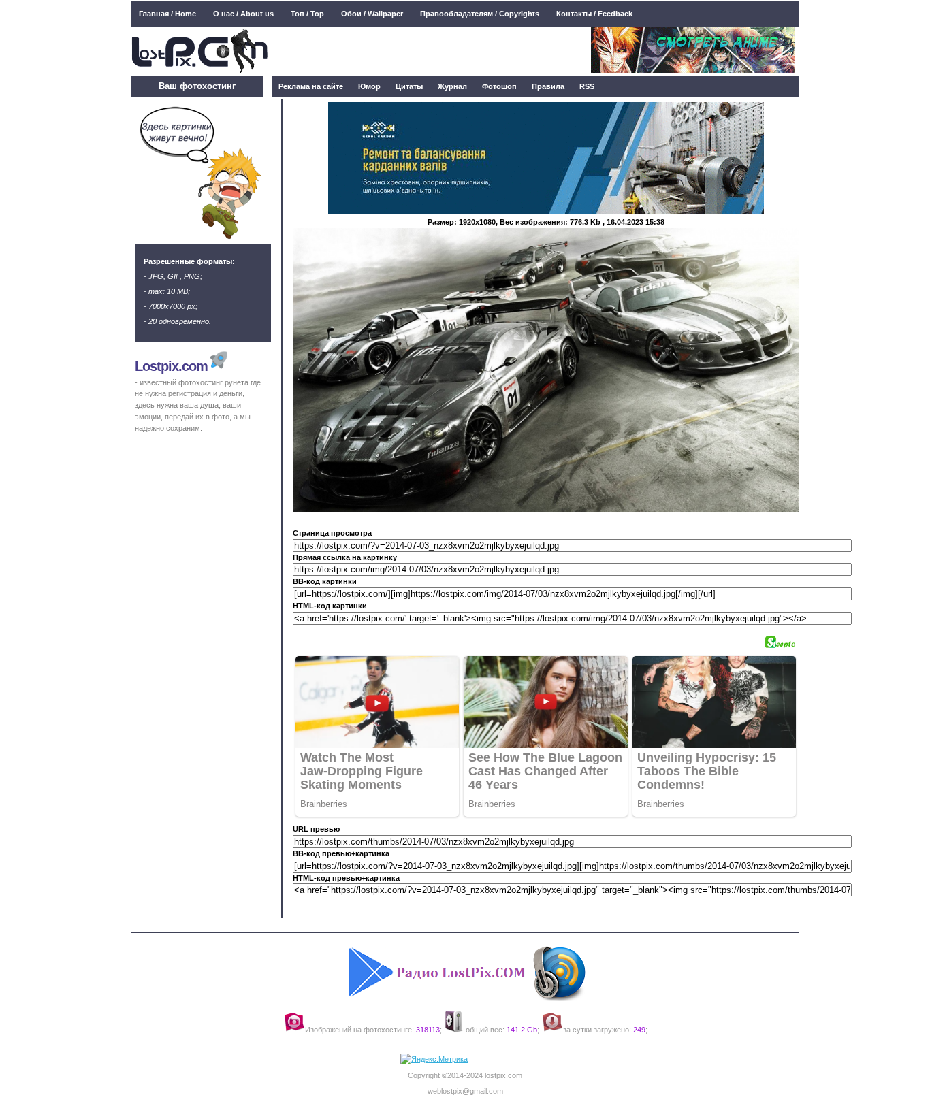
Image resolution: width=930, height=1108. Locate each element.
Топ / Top (307, 14)
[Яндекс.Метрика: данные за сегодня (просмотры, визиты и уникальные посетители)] (434, 1059)
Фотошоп (499, 86)
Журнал (452, 86)
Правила (548, 86)
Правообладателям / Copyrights (479, 14)
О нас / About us (243, 14)
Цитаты (409, 86)
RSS (586, 86)
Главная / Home (167, 14)
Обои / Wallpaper (372, 14)
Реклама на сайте (310, 86)
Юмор (369, 86)
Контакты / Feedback (594, 14)
